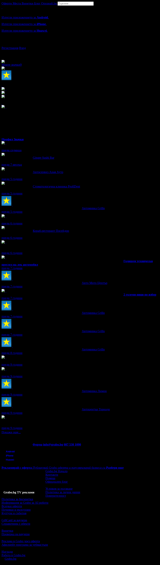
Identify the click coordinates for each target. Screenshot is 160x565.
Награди (7, 551)
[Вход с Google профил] (80, 44)
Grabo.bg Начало (56, 471)
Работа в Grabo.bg (13, 555)
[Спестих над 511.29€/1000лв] (5, 417)
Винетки (7, 530)
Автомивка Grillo (93, 208)
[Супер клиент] (12, 204)
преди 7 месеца (12, 164)
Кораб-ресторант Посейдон (51, 230)
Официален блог (56, 481)
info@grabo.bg (53, 444)
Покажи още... (11, 432)
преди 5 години (12, 179)
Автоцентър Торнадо (96, 409)
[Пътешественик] (5, 357)
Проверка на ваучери (16, 534)
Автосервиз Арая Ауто (48, 172)
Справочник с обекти (16, 523)
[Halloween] (5, 369)
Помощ (50, 478)
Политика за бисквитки (17, 499)
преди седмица (11, 150)
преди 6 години (12, 223)
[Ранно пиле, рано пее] (5, 143)
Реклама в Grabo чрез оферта (21, 541)
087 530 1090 (72, 444)
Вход (22, 48)
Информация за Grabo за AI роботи (25, 502)
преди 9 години (12, 364)
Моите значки (12, 64)
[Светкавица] (5, 257)
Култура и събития (14, 513)
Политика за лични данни (62, 492)
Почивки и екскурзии (16, 509)
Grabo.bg (10, 558)
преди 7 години (12, 268)
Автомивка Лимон (94, 391)
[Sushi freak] (5, 216)
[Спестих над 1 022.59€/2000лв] (5, 242)
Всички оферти (12, 506)
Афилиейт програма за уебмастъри (25, 544)
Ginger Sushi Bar (43, 157)
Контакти (51, 474)
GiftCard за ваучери (14, 520)
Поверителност (55, 495)
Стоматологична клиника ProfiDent (56, 186)
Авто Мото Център (94, 283)
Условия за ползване (59, 488)
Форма (37, 444)
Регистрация (10, 48)
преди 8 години (12, 353)
